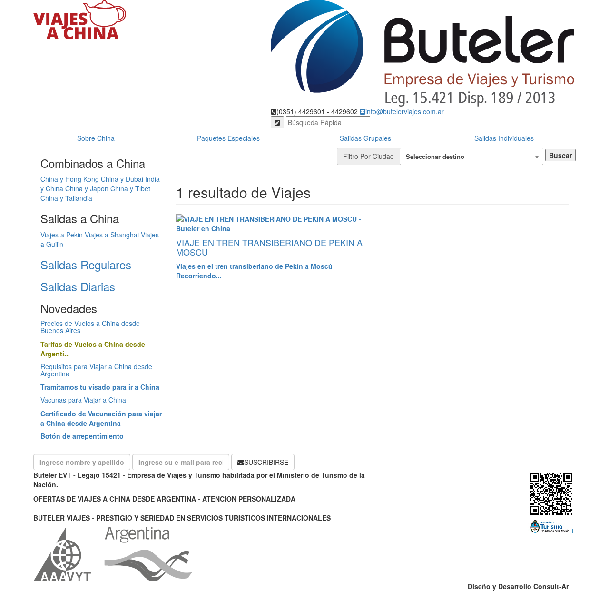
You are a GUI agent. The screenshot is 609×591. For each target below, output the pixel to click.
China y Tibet (130, 188)
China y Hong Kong (69, 179)
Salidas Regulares (85, 264)
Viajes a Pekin (61, 234)
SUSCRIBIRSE (266, 462)
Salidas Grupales (365, 138)
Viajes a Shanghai (112, 234)
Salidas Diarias (77, 286)
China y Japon (86, 188)
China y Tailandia (66, 198)
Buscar (560, 155)
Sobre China (96, 138)
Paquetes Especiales (228, 138)
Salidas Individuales (504, 138)
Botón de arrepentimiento (82, 436)
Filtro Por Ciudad (368, 156)
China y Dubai (122, 179)
